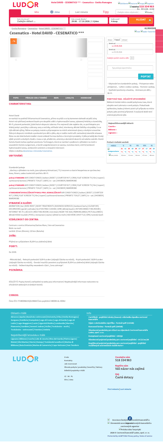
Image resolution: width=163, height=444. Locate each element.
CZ (65, 376)
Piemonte (15, 326)
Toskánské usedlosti (54, 342)
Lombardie (60, 323)
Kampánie (34, 320)
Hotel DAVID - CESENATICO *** (52, 28)
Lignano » (112, 132)
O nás (66, 357)
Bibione (23, 338)
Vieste (32, 342)
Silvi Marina (23, 342)
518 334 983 (146, 6)
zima (71, 379)
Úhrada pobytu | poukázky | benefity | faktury (83, 367)
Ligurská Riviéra (46, 323)
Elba (59, 317)
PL (72, 376)
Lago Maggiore (24, 323)
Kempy (40, 342)
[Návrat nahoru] (159, 56)
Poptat (144, 77)
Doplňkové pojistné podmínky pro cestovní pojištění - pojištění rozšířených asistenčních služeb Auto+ (117, 344)
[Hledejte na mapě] (159, 38)
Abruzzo (14, 317)
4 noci (110, 40)
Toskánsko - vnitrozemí (22, 329)
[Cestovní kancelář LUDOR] (24, 364)
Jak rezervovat (70, 364)
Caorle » (112, 126)
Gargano (15, 320)
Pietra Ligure (70, 338)
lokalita (69, 98)
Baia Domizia (26, 345)
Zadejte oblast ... (26, 21)
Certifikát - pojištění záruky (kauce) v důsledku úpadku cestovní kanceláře (118, 318)
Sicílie (48, 326)
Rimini (14, 342)
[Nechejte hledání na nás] (149, 3)
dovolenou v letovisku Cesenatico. (37, 151)
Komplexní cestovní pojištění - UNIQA (106, 336)
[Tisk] (137, 31)
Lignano (14, 338)
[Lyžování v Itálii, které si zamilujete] (159, 44)
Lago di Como (46, 320)
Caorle (31, 338)
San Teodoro (73, 345)
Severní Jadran (37, 326)
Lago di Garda (60, 320)
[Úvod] (9, 28)
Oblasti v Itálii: (19, 313)
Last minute (81, 12)
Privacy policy (133, 436)
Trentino (38, 329)
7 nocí (117, 39)
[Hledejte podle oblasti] (159, 32)
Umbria (46, 329)
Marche (69, 323)
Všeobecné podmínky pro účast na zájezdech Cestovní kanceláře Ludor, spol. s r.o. (118, 331)
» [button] (81, 56)
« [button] (16, 56)
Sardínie (25, 326)
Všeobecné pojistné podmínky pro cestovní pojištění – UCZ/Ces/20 (119, 339)
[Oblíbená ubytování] (123, 3)
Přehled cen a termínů (36, 98)
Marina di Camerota (42, 345)
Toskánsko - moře (60, 326)
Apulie (22, 317)
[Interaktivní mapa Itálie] (141, 3)
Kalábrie (24, 320)
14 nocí (124, 40)
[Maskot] (159, 50)
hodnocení (86, 98)
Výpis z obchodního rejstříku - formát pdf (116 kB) (111, 323)
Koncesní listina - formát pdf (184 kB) (106, 326)
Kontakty (68, 360)
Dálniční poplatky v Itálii (74, 370)
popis (16, 98)
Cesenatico (32, 28)
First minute (113, 389)
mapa (56, 98)
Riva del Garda (56, 338)
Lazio (35, 323)
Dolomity (51, 317)
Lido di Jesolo (41, 338)
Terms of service (145, 436)
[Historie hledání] (132, 3)
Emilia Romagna (19, 28)
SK (68, 376)
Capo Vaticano (59, 345)
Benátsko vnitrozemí (36, 317)
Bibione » (112, 129)
